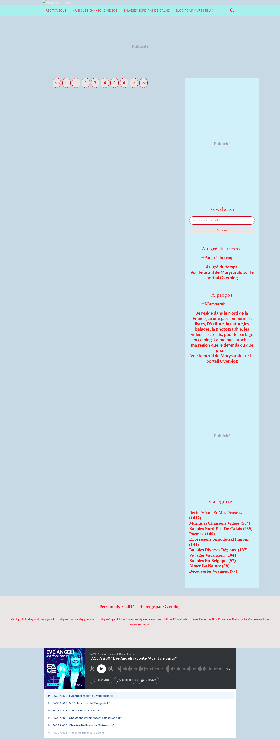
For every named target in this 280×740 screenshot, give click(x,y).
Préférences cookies (139, 624)
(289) (221, 528)
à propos (150, 680)
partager (127, 680)
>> (144, 82)
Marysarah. (231, 272)
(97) (212, 560)
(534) (219, 523)
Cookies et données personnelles (249, 619)
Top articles (115, 619)
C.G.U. (165, 619)
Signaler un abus (148, 619)
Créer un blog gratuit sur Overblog (86, 619)
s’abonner (103, 680)
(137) (218, 549)
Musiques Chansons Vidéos (94, 10)
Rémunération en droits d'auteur (190, 619)
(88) (209, 565)
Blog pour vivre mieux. (195, 10)
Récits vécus (56, 10)
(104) (212, 555)
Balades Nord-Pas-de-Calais (146, 10)
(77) (213, 571)
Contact (130, 619)
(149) (202, 533)
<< (57, 82)
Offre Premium (220, 619)
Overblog (172, 606)
